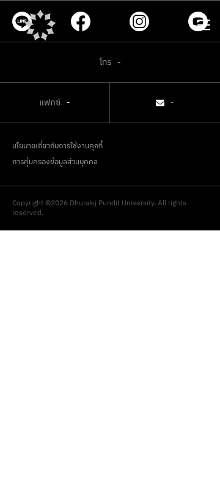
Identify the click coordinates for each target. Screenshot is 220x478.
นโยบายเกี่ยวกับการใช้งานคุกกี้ (57, 146)
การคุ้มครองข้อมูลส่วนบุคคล (55, 162)
